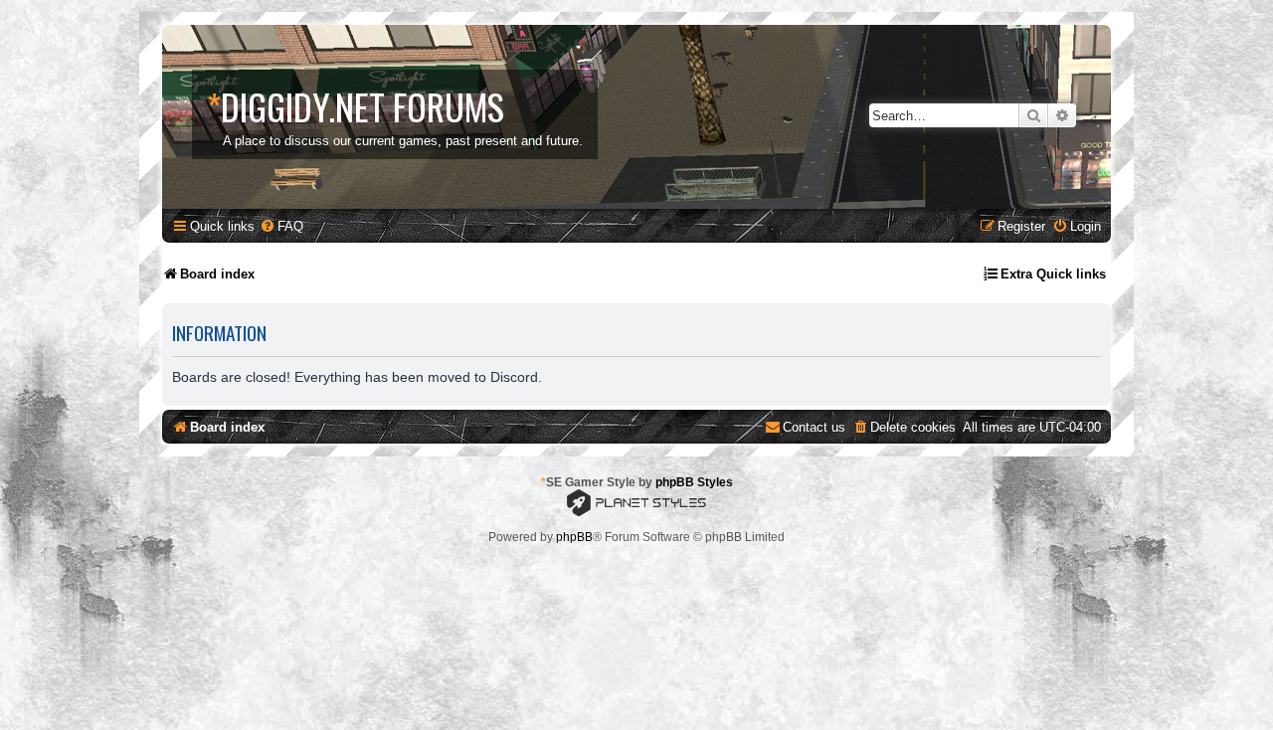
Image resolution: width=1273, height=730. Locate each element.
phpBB (574, 537)
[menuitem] (281, 226)
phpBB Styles (694, 482)
